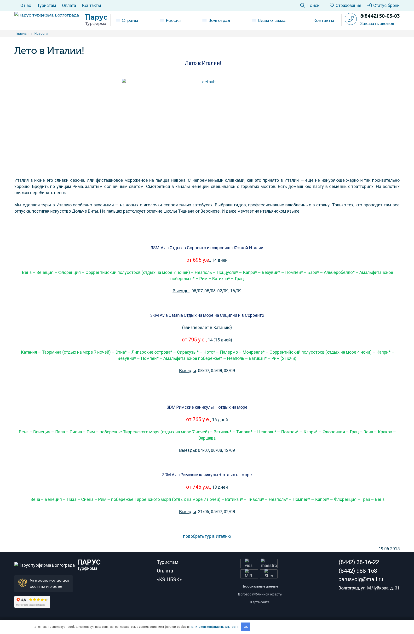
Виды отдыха (272, 20)
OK (246, 626)
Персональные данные (260, 586)
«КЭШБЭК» (169, 579)
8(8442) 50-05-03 (380, 16)
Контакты (91, 5)
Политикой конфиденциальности (214, 626)
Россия (173, 20)
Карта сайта (260, 602)
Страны (130, 20)
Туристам (46, 5)
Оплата (69, 5)
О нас (25, 5)
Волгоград (219, 20)
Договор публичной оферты (260, 594)
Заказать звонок (377, 23)
